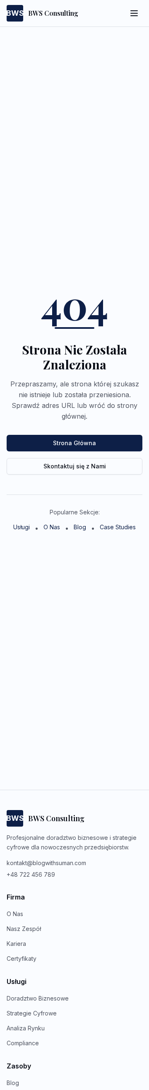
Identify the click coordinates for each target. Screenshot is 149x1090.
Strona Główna (74, 442)
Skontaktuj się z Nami (74, 466)
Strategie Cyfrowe (32, 1013)
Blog (80, 527)
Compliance (23, 1043)
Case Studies (118, 527)
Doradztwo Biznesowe (38, 998)
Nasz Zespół (24, 928)
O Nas (51, 527)
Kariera (16, 943)
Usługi (21, 527)
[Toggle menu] (134, 13)
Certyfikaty (21, 958)
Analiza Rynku (26, 1028)
